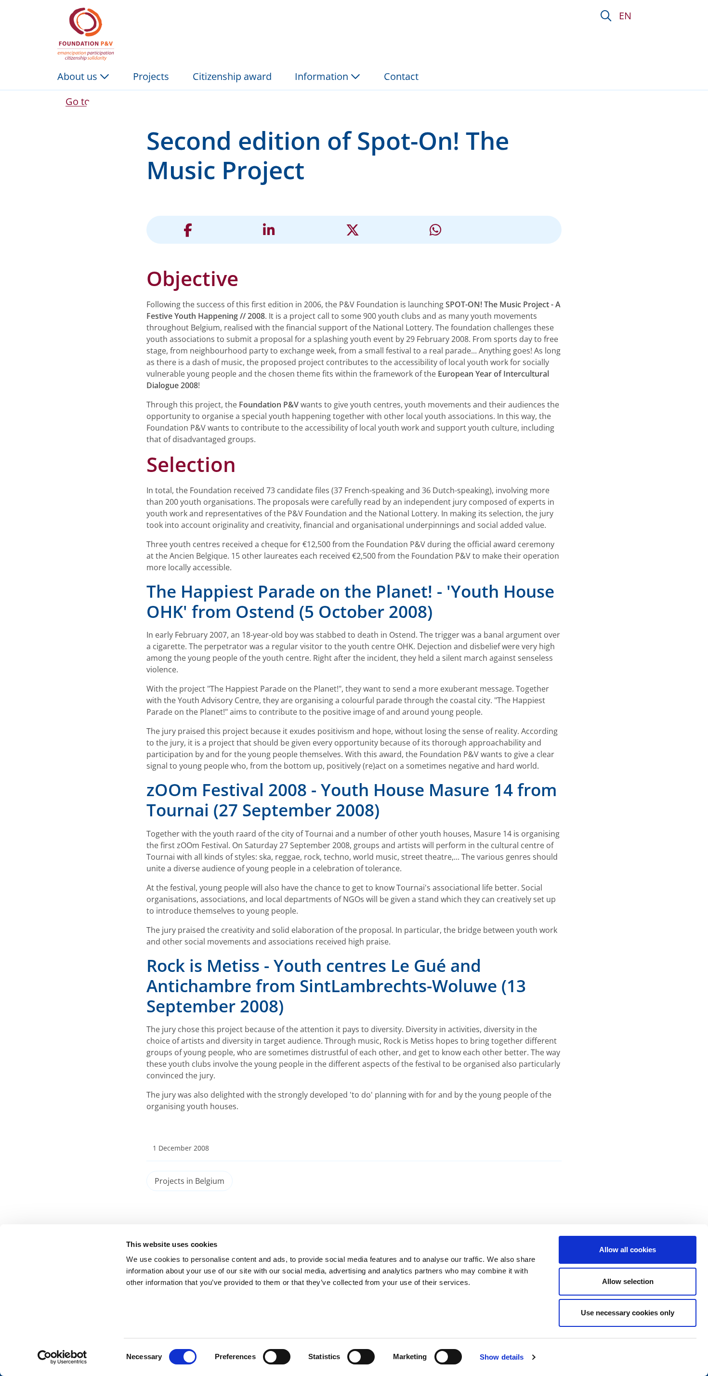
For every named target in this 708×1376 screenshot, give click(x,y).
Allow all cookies (627, 1249)
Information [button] (323, 76)
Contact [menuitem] (401, 76)
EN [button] (625, 15)
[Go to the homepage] (87, 34)
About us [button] (78, 76)
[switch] (276, 1356)
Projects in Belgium (189, 1181)
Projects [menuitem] (151, 76)
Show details (502, 1357)
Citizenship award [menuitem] (232, 76)
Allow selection (628, 1281)
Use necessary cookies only (627, 1313)
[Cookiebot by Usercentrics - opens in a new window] (62, 1357)
